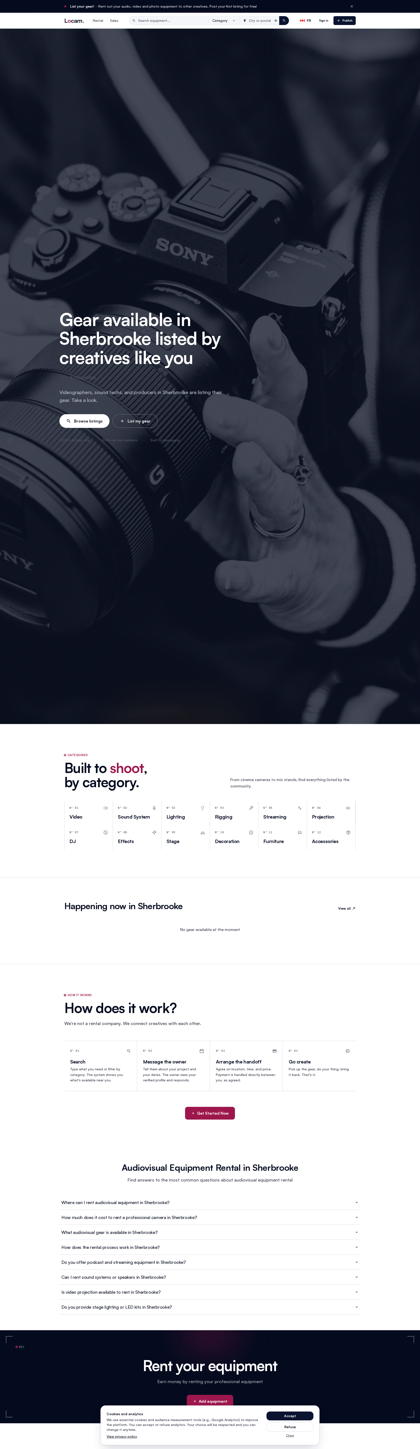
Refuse (290, 1427)
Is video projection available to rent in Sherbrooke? (110, 1292)
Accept (290, 1416)
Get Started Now (213, 1113)
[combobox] (224, 20)
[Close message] (352, 6)
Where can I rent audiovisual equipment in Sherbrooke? (115, 1202)
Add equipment (213, 1401)
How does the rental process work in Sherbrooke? (110, 1247)
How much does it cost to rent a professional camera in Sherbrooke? (129, 1217)
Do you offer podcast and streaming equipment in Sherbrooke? (123, 1262)
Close (290, 1435)
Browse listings (88, 421)
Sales (114, 20)
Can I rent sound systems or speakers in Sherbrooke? (113, 1277)
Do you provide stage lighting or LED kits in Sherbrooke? (116, 1307)
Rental (98, 20)
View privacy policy (122, 1436)
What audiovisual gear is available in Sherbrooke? (109, 1232)
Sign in (323, 20)
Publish (348, 20)
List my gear (139, 421)
